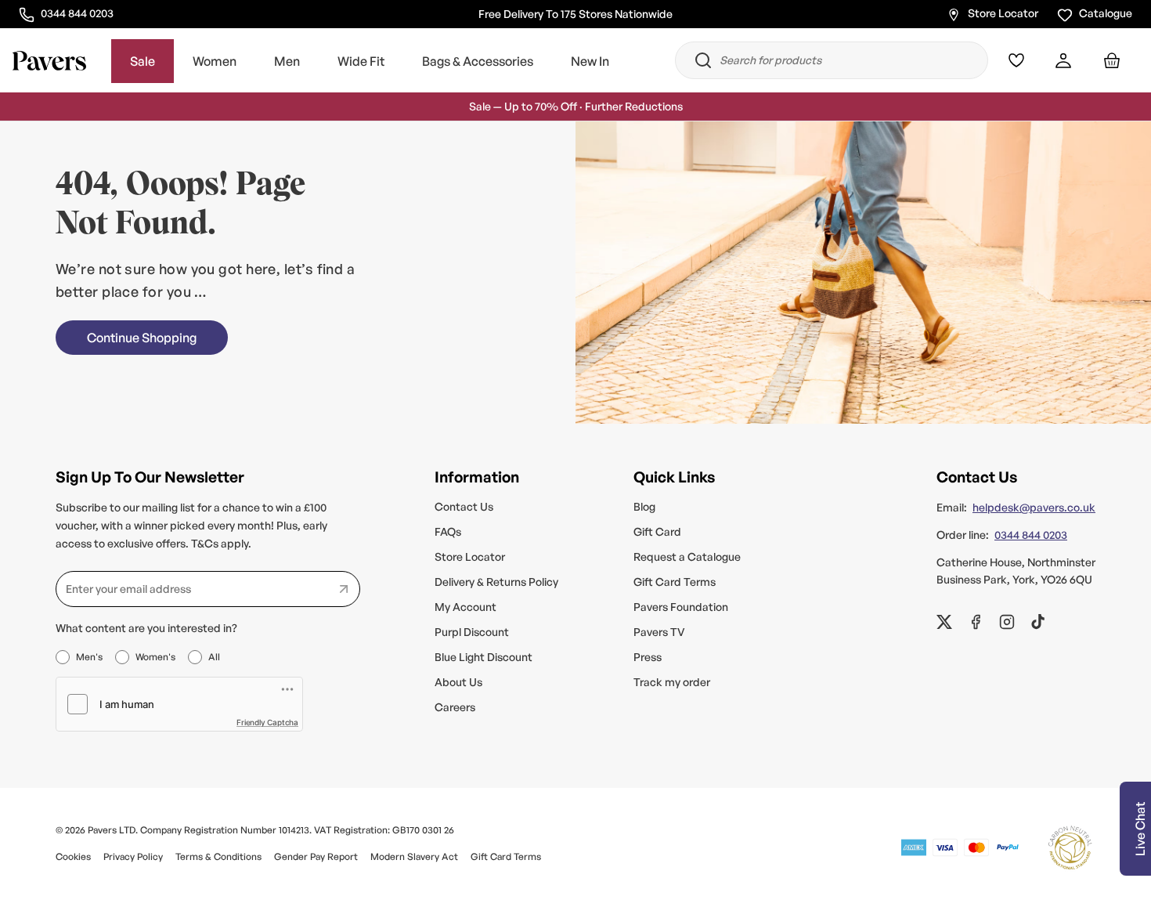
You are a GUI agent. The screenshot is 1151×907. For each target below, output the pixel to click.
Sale (142, 61)
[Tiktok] (1038, 622)
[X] (944, 622)
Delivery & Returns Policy (496, 581)
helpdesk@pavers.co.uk (1033, 507)
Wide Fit (360, 61)
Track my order (671, 681)
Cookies (73, 856)
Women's (155, 657)
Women (214, 61)
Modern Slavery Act (414, 856)
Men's (89, 657)
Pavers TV (659, 631)
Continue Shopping (142, 337)
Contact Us (464, 506)
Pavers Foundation (680, 606)
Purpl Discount (472, 631)
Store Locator (1003, 13)
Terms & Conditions (218, 856)
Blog (644, 506)
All (214, 657)
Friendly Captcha (267, 722)
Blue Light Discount (483, 656)
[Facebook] (975, 622)
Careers (455, 707)
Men (287, 61)
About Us (458, 681)
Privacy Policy (133, 856)
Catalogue (1105, 13)
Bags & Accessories (477, 61)
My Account (465, 606)
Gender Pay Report (316, 856)
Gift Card (657, 531)
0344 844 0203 (77, 12)
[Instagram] (1007, 622)
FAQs (448, 531)
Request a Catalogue (687, 556)
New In (590, 61)
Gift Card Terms (674, 581)
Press (647, 656)
